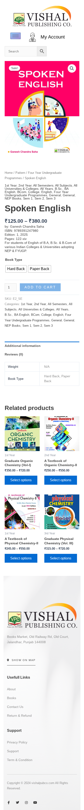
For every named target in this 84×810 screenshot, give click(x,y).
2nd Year (25, 185)
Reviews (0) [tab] (14, 354)
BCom (21, 192)
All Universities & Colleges (36, 309)
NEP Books (13, 198)
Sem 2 (39, 198)
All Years (46, 188)
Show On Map (23, 660)
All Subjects (63, 185)
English (46, 192)
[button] (72, 68)
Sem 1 (28, 198)
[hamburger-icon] (15, 35)
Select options (21, 480)
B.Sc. (59, 188)
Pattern (20, 172)
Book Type (13, 259)
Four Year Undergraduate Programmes (37, 193)
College (33, 192)
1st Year (11, 185)
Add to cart (40, 287)
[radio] (16, 268)
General (55, 195)
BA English (21, 314)
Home (9, 172)
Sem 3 (51, 198)
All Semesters (43, 185)
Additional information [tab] (23, 346)
